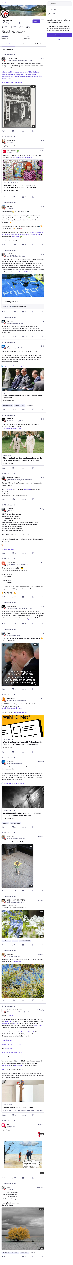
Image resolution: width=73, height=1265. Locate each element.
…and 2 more (29, 405)
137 (3, 28)
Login (59, 39)
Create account (59, 35)
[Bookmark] (33, 131)
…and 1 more (33, 1252)
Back (5, 2)
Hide (33, 86)
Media (23, 44)
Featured (37, 44)
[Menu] (42, 21)
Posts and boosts (7, 50)
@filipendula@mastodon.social (10, 23)
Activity (8, 44)
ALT (34, 126)
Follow (36, 21)
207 (12, 28)
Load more (23, 1262)
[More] (43, 131)
